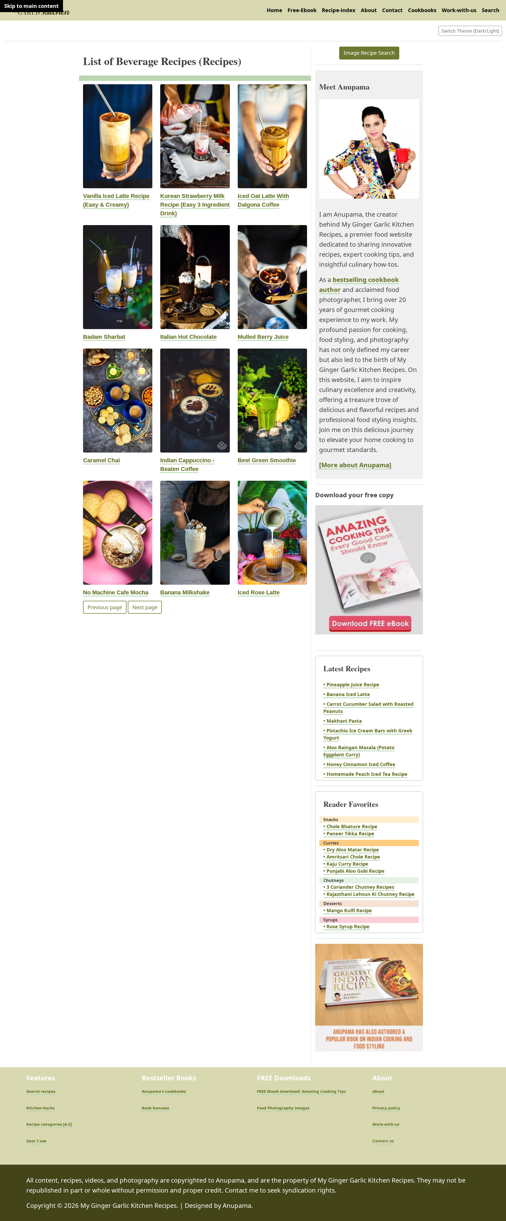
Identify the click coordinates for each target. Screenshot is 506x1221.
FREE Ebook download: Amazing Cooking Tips (301, 1091)
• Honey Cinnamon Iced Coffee (359, 764)
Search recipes (40, 1091)
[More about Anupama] (355, 465)
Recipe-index (339, 10)
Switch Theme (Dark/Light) (470, 31)
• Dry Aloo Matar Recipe (351, 849)
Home (274, 10)
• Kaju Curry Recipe (345, 864)
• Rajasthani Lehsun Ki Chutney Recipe (369, 894)
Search (490, 10)
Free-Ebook (302, 10)
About (369, 10)
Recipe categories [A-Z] (49, 1124)
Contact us (383, 1140)
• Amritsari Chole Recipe (351, 856)
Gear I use (36, 1140)
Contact (392, 10)
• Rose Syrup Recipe (346, 926)
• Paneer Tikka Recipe (348, 833)
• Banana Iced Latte (346, 694)
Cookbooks (422, 10)
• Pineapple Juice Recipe (351, 684)
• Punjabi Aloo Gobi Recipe (354, 871)
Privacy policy (386, 1107)
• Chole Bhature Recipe (350, 826)
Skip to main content (31, 5)
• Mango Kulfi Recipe (347, 910)
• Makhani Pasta (342, 721)
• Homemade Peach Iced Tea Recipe (365, 774)
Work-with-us (459, 10)
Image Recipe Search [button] (369, 52)
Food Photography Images (283, 1107)
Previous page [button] (104, 607)
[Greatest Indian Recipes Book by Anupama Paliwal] (369, 1002)
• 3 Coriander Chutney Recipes (358, 887)
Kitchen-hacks (40, 1107)
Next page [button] (144, 607)
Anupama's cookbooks (164, 1091)
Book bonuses (155, 1107)
